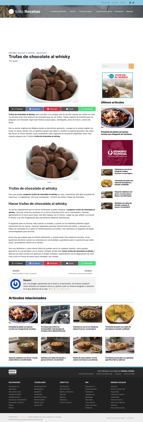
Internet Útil (38, 405)
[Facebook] (130, 3)
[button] (67, 11)
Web (52, 289)
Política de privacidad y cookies (116, 418)
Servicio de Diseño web (104, 374)
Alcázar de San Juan (118, 389)
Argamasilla (115, 392)
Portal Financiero (91, 405)
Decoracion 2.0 (14, 386)
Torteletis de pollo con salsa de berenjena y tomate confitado (124, 183)
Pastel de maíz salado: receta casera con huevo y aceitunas (85, 359)
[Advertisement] (71, 33)
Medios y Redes (127, 371)
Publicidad (115, 2)
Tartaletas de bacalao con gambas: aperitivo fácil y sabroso (119, 359)
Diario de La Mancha (118, 402)
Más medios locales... (118, 408)
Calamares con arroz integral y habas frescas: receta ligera (123, 171)
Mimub (11, 405)
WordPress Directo (40, 397)
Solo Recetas (64, 386)
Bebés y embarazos (66, 392)
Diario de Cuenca (117, 400)
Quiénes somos (105, 2)
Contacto (123, 2)
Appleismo (37, 392)
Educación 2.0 (90, 386)
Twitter (59, 289)
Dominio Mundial (91, 389)
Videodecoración (14, 397)
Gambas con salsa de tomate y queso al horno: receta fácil (123, 205)
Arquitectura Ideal (15, 394)
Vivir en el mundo (66, 402)
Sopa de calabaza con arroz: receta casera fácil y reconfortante (123, 194)
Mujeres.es (63, 400)
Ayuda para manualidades (17, 400)
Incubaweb (38, 394)
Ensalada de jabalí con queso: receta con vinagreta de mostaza (116, 133)
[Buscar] (131, 66)
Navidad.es (89, 392)
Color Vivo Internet (22, 417)
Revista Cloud (39, 402)
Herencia (114, 405)
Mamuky (63, 397)
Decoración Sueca (15, 392)
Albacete (114, 386)
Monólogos (89, 397)
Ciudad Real (115, 397)
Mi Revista (88, 408)
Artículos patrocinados (86, 374)
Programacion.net (40, 386)
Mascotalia (89, 400)
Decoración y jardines (16, 402)
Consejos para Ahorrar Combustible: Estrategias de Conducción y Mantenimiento (53, 329)
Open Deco (12, 389)
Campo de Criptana (117, 394)
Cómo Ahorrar (90, 402)
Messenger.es (39, 389)
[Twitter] (133, 3)
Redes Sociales (39, 400)
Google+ (66, 289)
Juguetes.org (89, 394)
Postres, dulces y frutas (22, 53)
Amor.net (63, 394)
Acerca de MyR (129, 374)
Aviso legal (130, 418)
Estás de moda (65, 389)
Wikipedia (54, 182)
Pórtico (11, 408)
